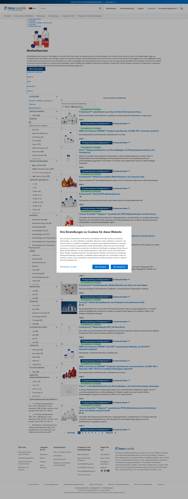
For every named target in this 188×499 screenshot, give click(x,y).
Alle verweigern (100, 267)
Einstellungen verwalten (68, 267)
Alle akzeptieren (119, 267)
